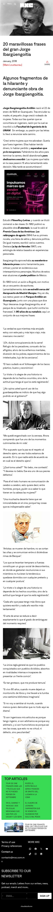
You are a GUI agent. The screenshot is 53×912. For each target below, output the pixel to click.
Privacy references (11, 846)
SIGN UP (44, 895)
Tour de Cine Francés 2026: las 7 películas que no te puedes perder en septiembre (14, 790)
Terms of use (8, 842)
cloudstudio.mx (26, 906)
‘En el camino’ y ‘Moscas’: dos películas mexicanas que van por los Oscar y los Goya (14, 810)
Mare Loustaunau (12, 64)
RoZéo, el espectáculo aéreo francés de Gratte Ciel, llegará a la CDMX (32, 790)
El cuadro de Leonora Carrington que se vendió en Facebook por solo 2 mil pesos (32, 810)
